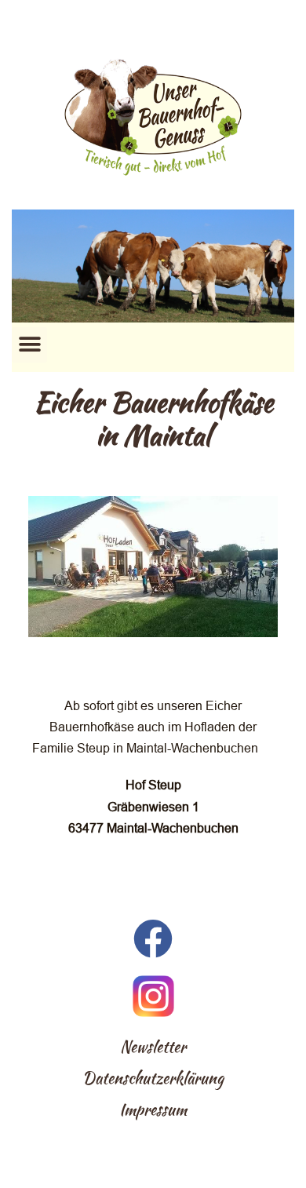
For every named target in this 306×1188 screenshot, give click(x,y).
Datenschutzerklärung (153, 1078)
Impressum (153, 1109)
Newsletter (153, 1047)
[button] (29, 345)
